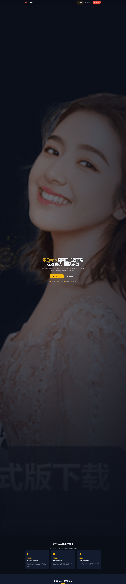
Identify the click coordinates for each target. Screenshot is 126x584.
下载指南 (88, 2)
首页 (81, 2)
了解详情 (71, 276)
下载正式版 (58, 276)
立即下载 (97, 2)
